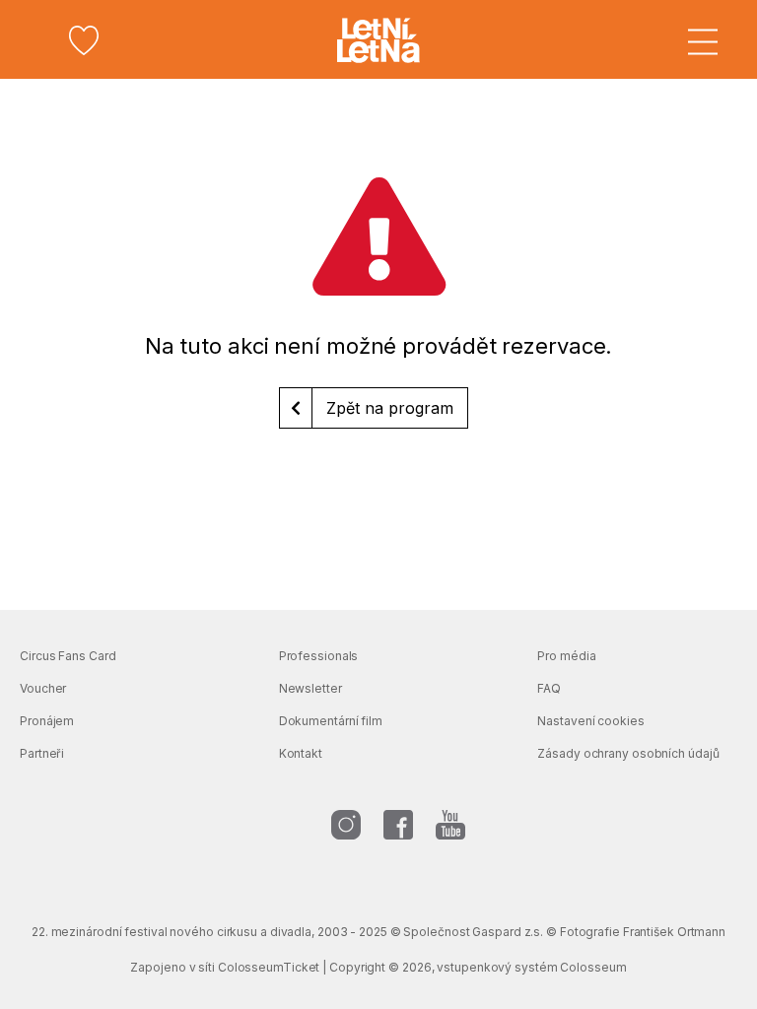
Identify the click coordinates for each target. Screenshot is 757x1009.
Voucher (43, 688)
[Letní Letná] (378, 40)
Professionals (319, 655)
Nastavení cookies (590, 720)
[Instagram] (346, 825)
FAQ (549, 688)
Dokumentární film (330, 720)
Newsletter (310, 688)
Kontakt (300, 753)
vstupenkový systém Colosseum (531, 967)
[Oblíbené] (84, 40)
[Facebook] (398, 825)
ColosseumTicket (269, 967)
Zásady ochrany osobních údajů (628, 753)
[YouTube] (450, 825)
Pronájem (47, 720)
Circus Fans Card (67, 655)
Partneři (42, 753)
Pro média (566, 655)
